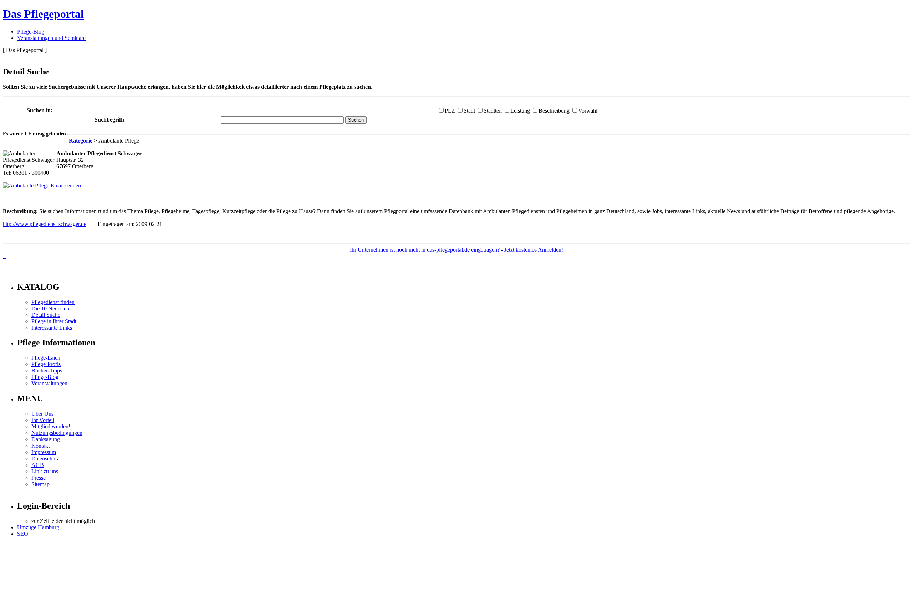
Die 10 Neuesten (50, 308)
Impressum (43, 452)
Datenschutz (45, 459)
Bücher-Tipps (46, 370)
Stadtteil (493, 111)
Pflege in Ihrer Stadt (53, 321)
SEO (22, 534)
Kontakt (40, 446)
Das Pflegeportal (43, 13)
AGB (37, 465)
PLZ (450, 111)
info (12, 272)
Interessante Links (51, 328)
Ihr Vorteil (42, 420)
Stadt (469, 111)
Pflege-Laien (45, 358)
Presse (38, 478)
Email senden (65, 185)
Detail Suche (45, 315)
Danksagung (45, 439)
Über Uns (42, 414)
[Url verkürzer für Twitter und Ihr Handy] (4, 262)
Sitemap (40, 484)
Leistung (520, 111)
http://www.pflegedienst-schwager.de (44, 224)
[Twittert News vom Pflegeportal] (4, 256)
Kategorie (80, 141)
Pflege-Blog (30, 32)
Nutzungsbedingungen (56, 433)
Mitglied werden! (50, 426)
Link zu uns (44, 471)
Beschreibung (554, 111)
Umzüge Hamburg (38, 527)
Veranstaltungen (49, 383)
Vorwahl (587, 111)
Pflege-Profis (46, 364)
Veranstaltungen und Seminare (51, 38)
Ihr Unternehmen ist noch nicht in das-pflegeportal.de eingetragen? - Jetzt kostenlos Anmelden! (456, 250)
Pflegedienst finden (53, 302)
